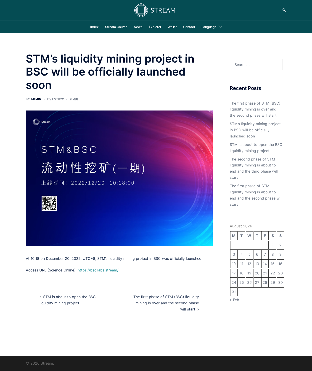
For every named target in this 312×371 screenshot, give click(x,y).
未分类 (73, 99)
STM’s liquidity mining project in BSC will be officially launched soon (255, 129)
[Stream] (156, 10)
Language (209, 27)
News (138, 27)
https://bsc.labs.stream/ (98, 270)
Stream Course (116, 27)
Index (94, 27)
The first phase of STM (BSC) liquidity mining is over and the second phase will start (166, 303)
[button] (284, 10)
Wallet (172, 27)
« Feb (234, 299)
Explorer (155, 27)
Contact (189, 27)
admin (36, 99)
